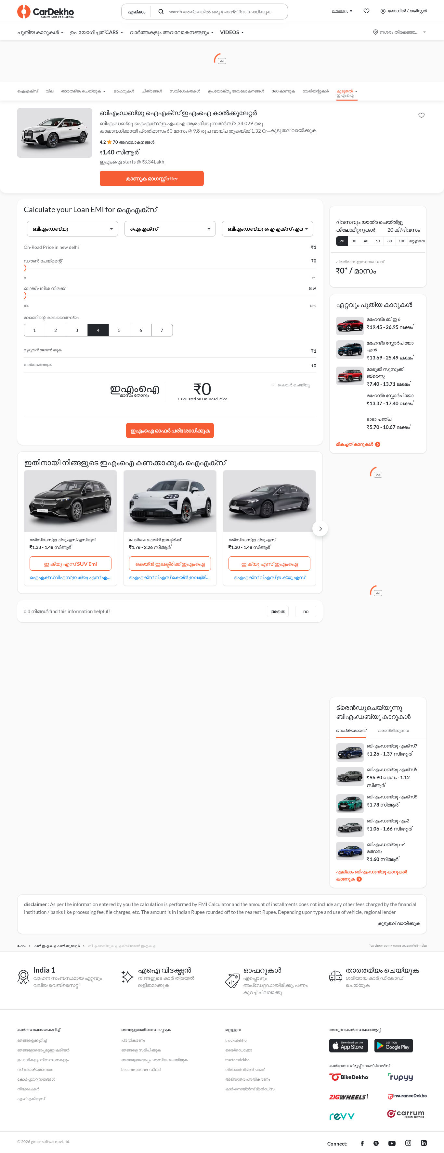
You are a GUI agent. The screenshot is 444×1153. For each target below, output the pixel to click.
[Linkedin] (424, 1144)
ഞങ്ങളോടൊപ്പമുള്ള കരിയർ (43, 1050)
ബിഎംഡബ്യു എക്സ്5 (392, 769)
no (305, 611)
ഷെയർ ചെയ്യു (294, 384)
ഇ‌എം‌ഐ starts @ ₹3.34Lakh (132, 161)
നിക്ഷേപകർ (28, 1088)
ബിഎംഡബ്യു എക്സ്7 (392, 745)
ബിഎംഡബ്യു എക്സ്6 (392, 796)
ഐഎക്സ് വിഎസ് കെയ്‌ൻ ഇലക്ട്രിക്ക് (170, 577)
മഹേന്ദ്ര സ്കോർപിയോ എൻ (390, 346)
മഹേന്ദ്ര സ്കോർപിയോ (390, 395)
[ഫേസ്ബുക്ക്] (362, 1144)
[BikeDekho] (348, 1077)
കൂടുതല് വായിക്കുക (293, 130)
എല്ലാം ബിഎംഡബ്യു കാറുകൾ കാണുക (371, 875)
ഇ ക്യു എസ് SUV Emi (70, 564)
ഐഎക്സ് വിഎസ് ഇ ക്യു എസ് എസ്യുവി (70, 577)
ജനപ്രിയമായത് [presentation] (351, 730)
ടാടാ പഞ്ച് (379, 419)
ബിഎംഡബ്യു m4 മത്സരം (386, 848)
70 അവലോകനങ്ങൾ (133, 142)
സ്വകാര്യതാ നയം (35, 1069)
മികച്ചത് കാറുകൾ (354, 444)
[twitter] (376, 1144)
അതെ (277, 611)
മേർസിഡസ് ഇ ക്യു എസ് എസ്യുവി (63, 539)
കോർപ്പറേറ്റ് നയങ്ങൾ (36, 1079)
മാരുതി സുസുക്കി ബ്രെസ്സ (385, 372)
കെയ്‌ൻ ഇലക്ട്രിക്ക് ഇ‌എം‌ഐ (170, 564)
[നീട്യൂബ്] (392, 1144)
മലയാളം (340, 10)
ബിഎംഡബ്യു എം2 (388, 820)
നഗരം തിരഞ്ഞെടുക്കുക (400, 32)
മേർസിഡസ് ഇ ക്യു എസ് (252, 539)
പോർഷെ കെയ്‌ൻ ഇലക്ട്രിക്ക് (155, 539)
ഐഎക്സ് (27, 91)
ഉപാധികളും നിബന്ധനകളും (43, 1059)
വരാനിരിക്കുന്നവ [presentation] (393, 730)
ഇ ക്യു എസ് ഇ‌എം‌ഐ (269, 564)
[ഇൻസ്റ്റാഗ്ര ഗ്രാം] (408, 1144)
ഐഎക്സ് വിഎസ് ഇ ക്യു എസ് (269, 577)
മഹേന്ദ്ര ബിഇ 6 (383, 319)
